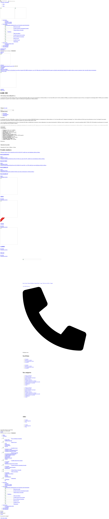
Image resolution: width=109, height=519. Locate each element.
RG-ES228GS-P (4, 173)
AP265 (2, 196)
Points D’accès (16, 38)
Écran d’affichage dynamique (19, 36)
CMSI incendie (7, 455)
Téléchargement (28, 420)
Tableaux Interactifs (8, 440)
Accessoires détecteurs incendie (10, 453)
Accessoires (7, 461)
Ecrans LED (7, 439)
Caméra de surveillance (9, 473)
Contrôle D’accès (28, 376)
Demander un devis (4, 111)
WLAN (6, 446)
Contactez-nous (3, 48)
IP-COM (5, 108)
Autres (26, 384)
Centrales (6, 462)
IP (5, 480)
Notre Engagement (8, 23)
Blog (26, 421)
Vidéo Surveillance (17, 33)
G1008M (2, 68)
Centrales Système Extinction (10, 467)
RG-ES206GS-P (4, 167)
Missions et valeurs (8, 22)
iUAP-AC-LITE (3, 71)
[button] (3, 157)
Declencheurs (7, 456)
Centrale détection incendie (10, 454)
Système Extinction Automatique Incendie (21, 28)
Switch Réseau (7, 445)
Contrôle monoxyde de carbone (19, 35)
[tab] (56, 113)
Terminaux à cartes (8, 449)
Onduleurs (9, 31)
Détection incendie (17, 26)
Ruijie (1, 156)
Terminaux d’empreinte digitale (10, 451)
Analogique (7, 479)
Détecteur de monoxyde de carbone (11, 463)
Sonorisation (27, 25)
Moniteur (6, 475)
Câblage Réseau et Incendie (18, 30)
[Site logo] (7, 18)
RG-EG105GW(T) (4, 154)
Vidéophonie (16, 41)
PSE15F (2, 253)
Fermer (1, 431)
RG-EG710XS (3, 161)
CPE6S (2, 223)
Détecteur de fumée (8, 457)
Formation (7, 44)
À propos (6, 21)
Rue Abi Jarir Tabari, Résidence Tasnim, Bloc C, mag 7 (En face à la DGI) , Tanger (38, 283)
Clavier (6, 474)
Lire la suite (3, 127)
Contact (26, 419)
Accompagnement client (9, 43)
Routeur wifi (7, 444)
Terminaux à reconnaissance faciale (11, 450)
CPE (13, 66)
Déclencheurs (7, 468)
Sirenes (6, 458)
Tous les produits (3, 66)
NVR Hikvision (8, 476)
